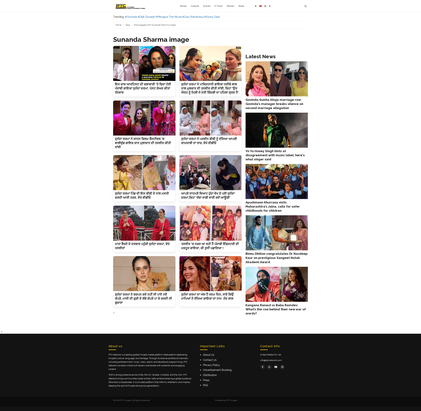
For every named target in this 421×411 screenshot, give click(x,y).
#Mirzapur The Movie (169, 16)
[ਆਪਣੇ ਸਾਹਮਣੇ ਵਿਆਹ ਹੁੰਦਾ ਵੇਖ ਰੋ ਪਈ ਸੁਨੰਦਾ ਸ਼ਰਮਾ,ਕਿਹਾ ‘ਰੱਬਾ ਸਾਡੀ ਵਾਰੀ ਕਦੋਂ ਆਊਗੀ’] (210, 172)
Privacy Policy (211, 365)
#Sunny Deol (212, 16)
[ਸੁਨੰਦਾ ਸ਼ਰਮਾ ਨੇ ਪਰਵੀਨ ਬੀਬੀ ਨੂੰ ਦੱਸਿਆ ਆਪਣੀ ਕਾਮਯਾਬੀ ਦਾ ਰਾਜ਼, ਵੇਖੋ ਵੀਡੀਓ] (210, 118)
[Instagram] (265, 6)
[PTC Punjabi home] (131, 6)
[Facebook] (256, 6)
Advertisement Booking (217, 370)
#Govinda (131, 16)
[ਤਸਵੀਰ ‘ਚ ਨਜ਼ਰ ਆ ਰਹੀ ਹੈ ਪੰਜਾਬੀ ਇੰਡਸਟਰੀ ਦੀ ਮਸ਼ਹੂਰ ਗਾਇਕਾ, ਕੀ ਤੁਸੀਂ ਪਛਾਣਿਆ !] (210, 223)
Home (119, 25)
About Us (208, 354)
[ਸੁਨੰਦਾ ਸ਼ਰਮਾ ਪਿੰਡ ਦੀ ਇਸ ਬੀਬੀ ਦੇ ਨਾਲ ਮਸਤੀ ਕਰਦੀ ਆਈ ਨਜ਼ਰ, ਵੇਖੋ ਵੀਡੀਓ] (144, 172)
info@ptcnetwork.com (271, 360)
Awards (195, 6)
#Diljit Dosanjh (146, 16)
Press (206, 380)
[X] (270, 6)
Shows (183, 6)
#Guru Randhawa (192, 16)
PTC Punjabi (231, 400)
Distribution (210, 375)
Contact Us (210, 359)
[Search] (305, 6)
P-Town (219, 6)
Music (242, 6)
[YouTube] (260, 6)
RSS (205, 385)
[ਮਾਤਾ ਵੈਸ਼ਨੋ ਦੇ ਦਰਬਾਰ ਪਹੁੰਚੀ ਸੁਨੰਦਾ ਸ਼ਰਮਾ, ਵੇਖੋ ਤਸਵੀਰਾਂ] (144, 223)
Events (206, 6)
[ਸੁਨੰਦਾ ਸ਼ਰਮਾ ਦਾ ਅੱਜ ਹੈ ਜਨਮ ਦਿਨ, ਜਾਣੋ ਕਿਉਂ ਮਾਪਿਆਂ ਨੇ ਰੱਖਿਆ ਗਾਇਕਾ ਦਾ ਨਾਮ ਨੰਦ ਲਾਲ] (210, 273)
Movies (230, 6)
